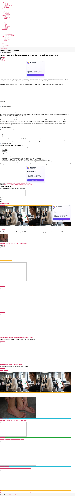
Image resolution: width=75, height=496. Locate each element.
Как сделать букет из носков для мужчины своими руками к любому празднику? (15, 282)
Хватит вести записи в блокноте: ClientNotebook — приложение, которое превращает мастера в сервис (19, 227)
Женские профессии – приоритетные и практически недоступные (12, 439)
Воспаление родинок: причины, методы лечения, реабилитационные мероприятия (15, 468)
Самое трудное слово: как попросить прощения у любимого (11, 364)
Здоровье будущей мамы (4, 418)
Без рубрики (2, 205)
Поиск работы (2, 437)
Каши (2, 59)
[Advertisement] (31, 93)
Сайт (1, 201)
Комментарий (3, 195)
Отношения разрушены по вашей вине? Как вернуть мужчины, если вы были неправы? (16, 337)
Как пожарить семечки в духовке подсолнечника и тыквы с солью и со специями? (15, 492)
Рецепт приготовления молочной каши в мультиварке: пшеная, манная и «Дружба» (18, 184)
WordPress (17, 494)
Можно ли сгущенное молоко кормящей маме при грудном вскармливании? (18, 183)
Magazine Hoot (8, 494)
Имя (1, 197)
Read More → (2, 286)
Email (1, 199)
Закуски (1, 490)
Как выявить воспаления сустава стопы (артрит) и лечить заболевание (13, 243)
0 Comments (4, 60)
